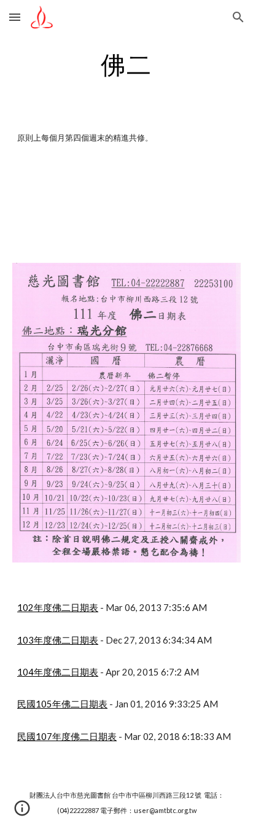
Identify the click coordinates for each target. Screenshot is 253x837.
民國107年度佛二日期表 (67, 736)
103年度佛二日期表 (57, 640)
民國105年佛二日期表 (62, 704)
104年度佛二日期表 (57, 672)
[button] (14, 17)
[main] (126, 64)
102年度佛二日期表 (57, 607)
